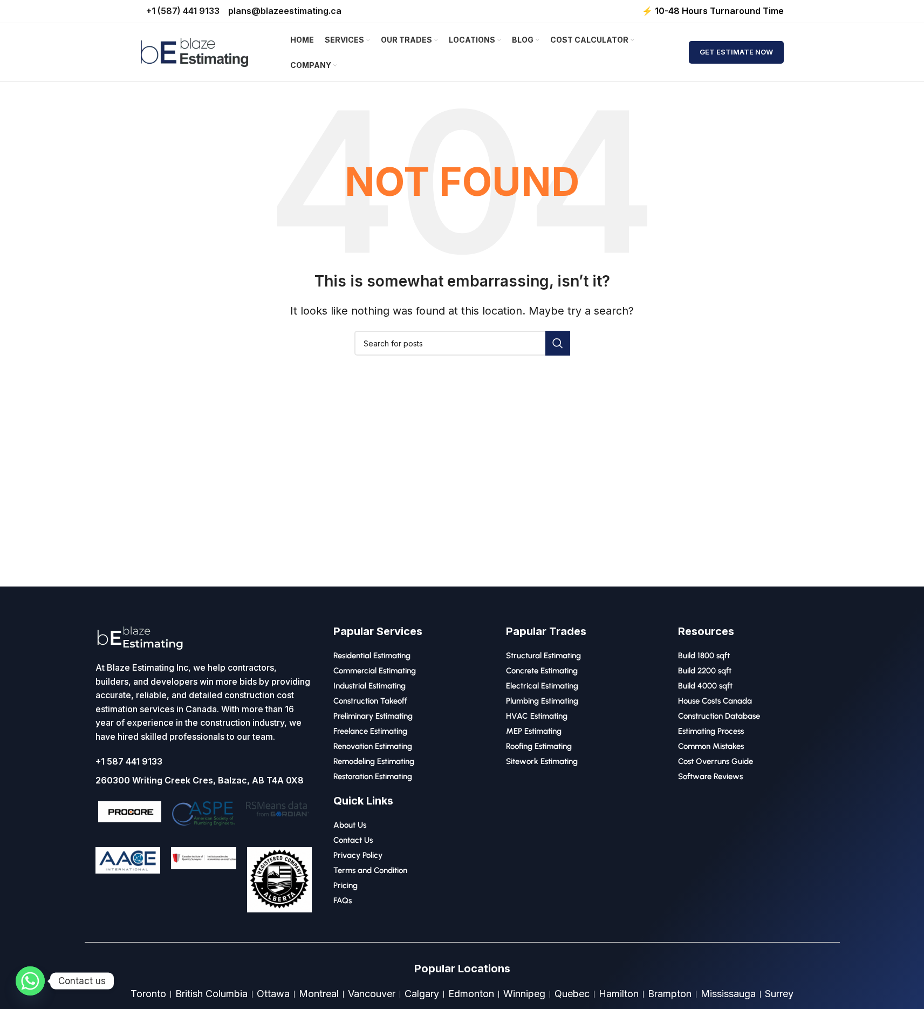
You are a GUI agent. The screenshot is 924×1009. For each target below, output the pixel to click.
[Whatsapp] (30, 981)
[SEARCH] (557, 343)
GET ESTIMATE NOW (736, 51)
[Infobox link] (279, 884)
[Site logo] (195, 51)
